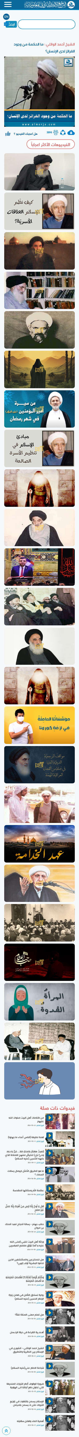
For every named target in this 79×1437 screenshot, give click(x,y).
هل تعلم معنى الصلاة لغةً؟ (29, 1314)
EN (6, 17)
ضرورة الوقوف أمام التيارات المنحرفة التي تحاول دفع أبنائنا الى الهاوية (25, 1385)
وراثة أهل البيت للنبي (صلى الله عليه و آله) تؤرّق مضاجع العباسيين (26, 1243)
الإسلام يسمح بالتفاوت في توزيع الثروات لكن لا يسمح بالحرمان (27, 1403)
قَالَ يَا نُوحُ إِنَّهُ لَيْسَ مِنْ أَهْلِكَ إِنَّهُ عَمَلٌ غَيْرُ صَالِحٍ (24, 1208)
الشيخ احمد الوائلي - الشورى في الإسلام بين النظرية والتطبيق (26, 1350)
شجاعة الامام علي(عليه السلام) (27, 1368)
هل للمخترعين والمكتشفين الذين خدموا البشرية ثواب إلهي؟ (26, 1261)
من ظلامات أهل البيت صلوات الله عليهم (26, 1119)
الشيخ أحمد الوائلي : (59, 44)
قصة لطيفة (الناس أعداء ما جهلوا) (26, 1137)
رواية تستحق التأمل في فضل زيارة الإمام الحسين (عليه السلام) (26, 1297)
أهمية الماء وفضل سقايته (30, 1421)
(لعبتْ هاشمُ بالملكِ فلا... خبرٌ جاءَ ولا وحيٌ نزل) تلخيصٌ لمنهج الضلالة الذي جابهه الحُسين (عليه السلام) (24, 1155)
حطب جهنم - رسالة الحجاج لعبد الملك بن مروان (24, 1226)
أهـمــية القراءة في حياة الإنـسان (27, 1332)
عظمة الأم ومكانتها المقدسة (28, 1190)
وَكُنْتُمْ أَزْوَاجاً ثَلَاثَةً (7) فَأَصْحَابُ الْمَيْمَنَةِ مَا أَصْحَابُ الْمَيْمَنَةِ (25, 1279)
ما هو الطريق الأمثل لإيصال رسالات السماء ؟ (25, 1173)
